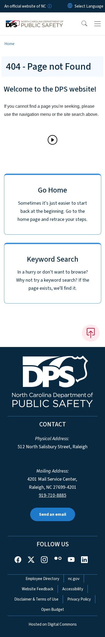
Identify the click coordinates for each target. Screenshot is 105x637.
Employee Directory (42, 579)
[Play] (52, 140)
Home (9, 44)
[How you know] (49, 6)
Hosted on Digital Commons (53, 624)
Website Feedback (37, 589)
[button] (80, 23)
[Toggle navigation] (97, 23)
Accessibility (72, 589)
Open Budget (52, 609)
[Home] (34, 19)
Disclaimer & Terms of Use (36, 599)
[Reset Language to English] (70, 6)
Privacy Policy (79, 599)
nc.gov (73, 579)
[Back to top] (91, 333)
